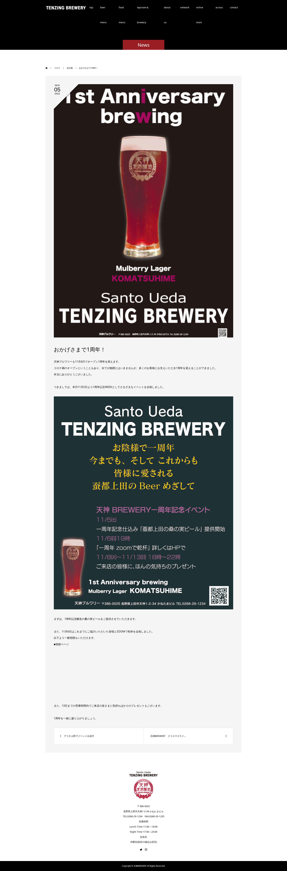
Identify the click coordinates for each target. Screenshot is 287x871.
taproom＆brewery (143, 10)
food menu (122, 10)
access (219, 7)
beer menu (103, 10)
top (91, 7)
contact (234, 7)
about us (167, 10)
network (184, 7)
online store (199, 10)
